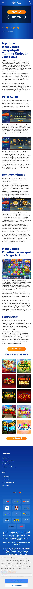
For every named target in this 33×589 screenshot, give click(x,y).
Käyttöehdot (6, 464)
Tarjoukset (5, 458)
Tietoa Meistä (6, 476)
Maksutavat (5, 479)
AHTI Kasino (5, 61)
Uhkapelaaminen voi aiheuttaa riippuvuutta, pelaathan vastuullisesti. (16, 543)
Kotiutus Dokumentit (8, 482)
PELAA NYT (16, 12)
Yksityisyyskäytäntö (8, 461)
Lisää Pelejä (16, 438)
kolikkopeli (4, 66)
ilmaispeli (16, 17)
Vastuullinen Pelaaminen (9, 467)
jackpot (15, 292)
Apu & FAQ (5, 485)
